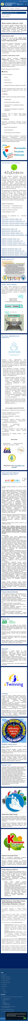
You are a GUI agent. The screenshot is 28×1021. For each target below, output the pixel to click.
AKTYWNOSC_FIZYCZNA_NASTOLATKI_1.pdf (13, 221)
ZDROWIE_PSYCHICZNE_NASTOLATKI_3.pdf (13, 250)
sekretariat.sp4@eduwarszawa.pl (8, 1009)
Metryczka (4, 984)
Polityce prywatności (21, 1016)
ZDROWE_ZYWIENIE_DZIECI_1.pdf (11, 239)
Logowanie (24, 1)
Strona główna (5, 8)
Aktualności (5, 991)
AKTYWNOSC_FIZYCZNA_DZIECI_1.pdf (12, 219)
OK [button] (24, 1018)
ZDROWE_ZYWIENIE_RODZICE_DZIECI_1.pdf (13, 243)
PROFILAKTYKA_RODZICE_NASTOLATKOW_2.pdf (14, 235)
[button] (20, 1)
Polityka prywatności (6, 982)
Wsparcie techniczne (6, 976)
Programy (17, 8)
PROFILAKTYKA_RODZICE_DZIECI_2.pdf (12, 233)
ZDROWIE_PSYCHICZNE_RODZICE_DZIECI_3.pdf (14, 252)
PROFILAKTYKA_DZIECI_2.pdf (9, 229)
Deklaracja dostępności (7, 978)
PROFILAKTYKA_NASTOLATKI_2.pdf (11, 231)
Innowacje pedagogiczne (6, 14)
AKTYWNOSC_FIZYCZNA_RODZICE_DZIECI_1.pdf (14, 223)
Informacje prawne (6, 980)
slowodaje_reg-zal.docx (18, 466)
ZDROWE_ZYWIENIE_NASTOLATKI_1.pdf (12, 241)
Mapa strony (5, 986)
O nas (4, 988)
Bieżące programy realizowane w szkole (9, 12)
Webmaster (4, 974)
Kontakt (4, 990)
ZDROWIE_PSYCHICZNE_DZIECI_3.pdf (11, 248)
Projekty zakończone (6, 16)
